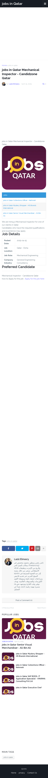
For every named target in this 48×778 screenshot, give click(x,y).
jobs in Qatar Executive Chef (28, 687)
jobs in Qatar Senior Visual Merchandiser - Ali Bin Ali (17, 646)
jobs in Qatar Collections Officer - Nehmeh (19, 200)
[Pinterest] (32, 548)
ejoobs (24, 769)
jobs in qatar (13, 65)
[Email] (37, 548)
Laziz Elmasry (21, 559)
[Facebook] (8, 548)
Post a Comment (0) (24, 600)
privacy (22, 773)
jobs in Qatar (12, 4)
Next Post (41, 608)
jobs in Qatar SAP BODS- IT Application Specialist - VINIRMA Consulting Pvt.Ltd (30, 678)
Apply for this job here (34, 279)
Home (4, 65)
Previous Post (8, 608)
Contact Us (32, 773)
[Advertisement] (24, 33)
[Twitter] (22, 548)
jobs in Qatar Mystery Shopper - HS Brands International (30, 655)
